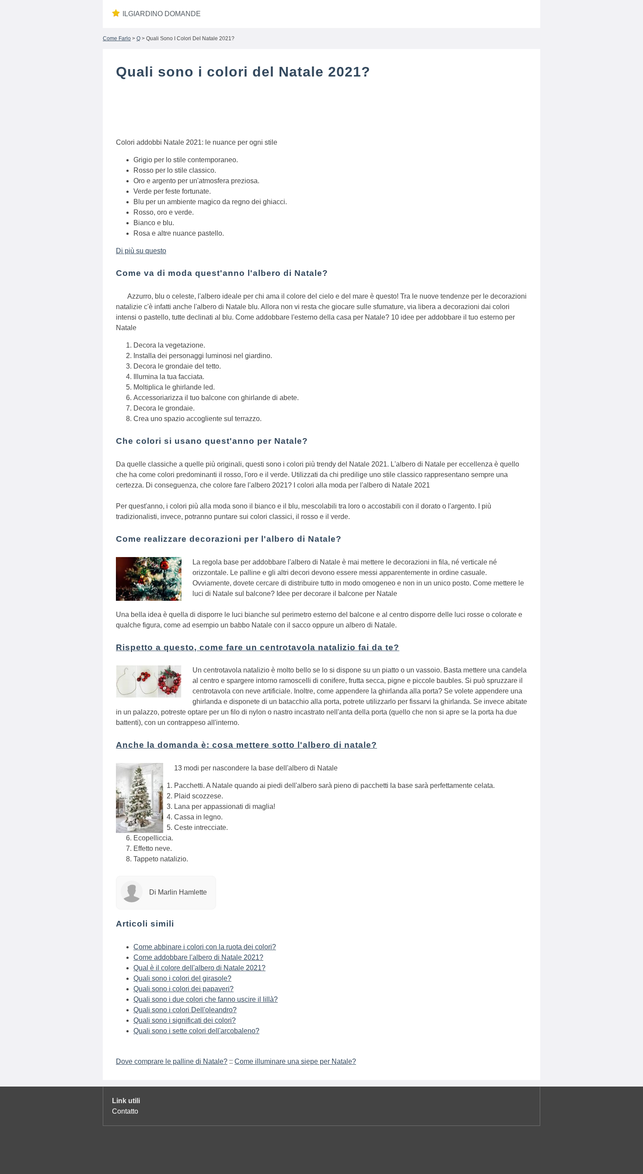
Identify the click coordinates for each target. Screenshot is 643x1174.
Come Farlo (117, 38)
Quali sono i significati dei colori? (184, 1020)
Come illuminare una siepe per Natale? (295, 1061)
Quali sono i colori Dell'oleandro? (185, 1010)
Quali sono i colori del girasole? (182, 978)
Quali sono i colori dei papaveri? (183, 989)
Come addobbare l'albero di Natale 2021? (198, 957)
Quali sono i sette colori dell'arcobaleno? (196, 1031)
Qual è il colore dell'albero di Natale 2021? (199, 968)
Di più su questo (141, 250)
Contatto (125, 1111)
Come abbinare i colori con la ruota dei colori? (204, 947)
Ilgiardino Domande (161, 13)
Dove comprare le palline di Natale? (171, 1061)
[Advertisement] (321, 110)
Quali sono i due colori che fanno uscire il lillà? (205, 999)
